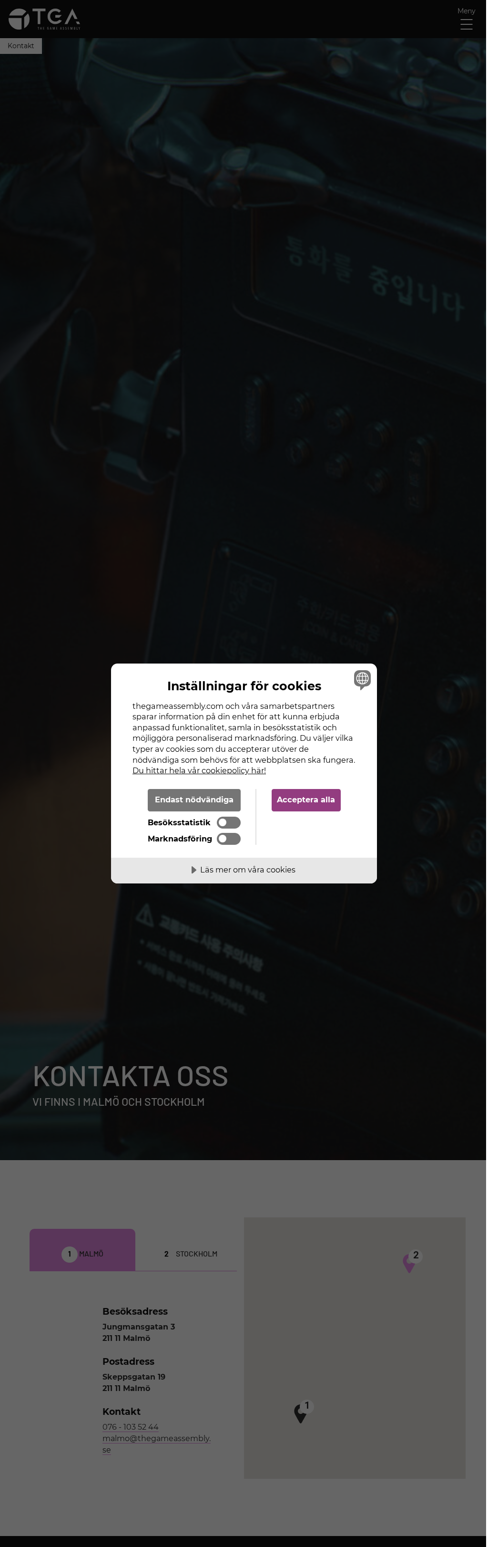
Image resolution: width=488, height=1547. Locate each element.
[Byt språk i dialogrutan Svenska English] (361, 680)
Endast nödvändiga (194, 799)
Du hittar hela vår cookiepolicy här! (199, 770)
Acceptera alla (306, 799)
